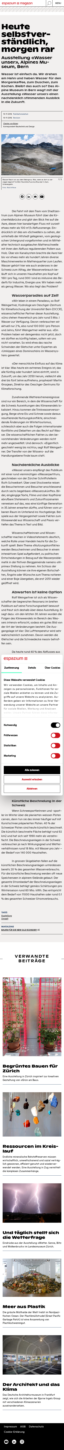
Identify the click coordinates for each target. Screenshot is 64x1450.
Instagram (22, 1441)
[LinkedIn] (28, 196)
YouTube (6, 1441)
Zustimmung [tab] (11, 667)
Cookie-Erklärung (14, 1432)
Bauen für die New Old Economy (19, 930)
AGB (23, 1426)
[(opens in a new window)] (42, 196)
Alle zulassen (32, 770)
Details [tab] (32, 667)
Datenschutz (36, 1426)
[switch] (55, 735)
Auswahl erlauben (32, 779)
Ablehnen (32, 788)
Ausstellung (6, 915)
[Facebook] (22, 196)
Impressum (10, 1426)
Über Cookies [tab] (52, 667)
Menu (58, 3)
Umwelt (4, 918)
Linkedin (14, 1441)
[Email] (35, 196)
